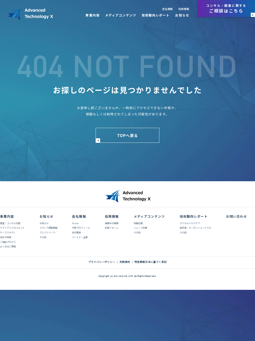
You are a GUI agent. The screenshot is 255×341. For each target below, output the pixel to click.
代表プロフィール (81, 227)
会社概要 (76, 232)
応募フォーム (111, 227)
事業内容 (92, 15)
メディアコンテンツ (120, 15)
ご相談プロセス (8, 242)
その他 (43, 237)
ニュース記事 (140, 227)
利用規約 (125, 262)
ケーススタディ (7, 232)
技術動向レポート (156, 15)
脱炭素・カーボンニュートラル (195, 227)
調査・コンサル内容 (10, 223)
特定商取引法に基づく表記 (150, 262)
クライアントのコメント (12, 227)
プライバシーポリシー (101, 262)
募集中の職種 (111, 223)
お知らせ (182, 15)
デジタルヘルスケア (190, 223)
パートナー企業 (80, 237)
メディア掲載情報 (48, 227)
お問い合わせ (236, 216)
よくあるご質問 (8, 246)
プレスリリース (47, 232)
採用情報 (183, 9)
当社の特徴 (5, 237)
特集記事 (138, 223)
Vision (75, 223)
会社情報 (167, 9)
